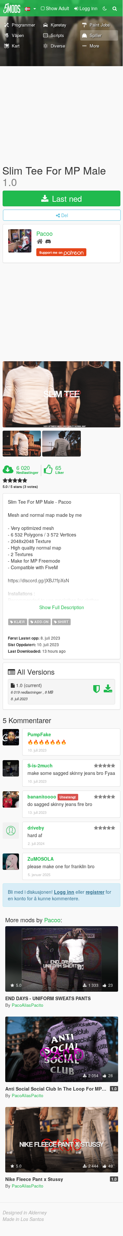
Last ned (66, 198)
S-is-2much (40, 765)
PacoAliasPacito (27, 1005)
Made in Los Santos (23, 1219)
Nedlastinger (27, 473)
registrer (95, 892)
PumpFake (39, 734)
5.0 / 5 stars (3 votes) (20, 486)
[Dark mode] (104, 8)
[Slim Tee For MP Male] (61, 394)
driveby (35, 827)
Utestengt (68, 797)
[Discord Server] (48, 241)
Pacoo (44, 233)
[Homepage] (39, 241)
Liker (59, 473)
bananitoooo (41, 796)
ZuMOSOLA (40, 858)
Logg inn (64, 892)
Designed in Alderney (25, 1212)
